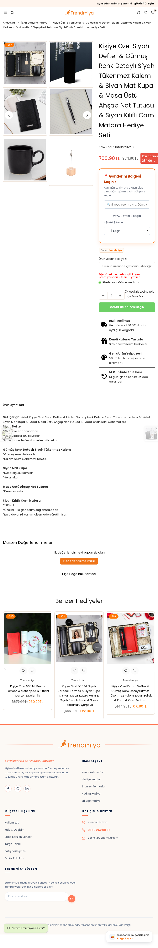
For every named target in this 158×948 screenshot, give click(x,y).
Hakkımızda (12, 822)
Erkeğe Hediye (91, 801)
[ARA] (12, 12)
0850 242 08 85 (99, 830)
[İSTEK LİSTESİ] (145, 12)
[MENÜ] (5, 12)
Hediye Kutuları (91, 779)
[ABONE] (71, 898)
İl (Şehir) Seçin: (114, 222)
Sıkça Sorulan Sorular (18, 837)
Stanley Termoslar (94, 786)
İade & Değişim (14, 830)
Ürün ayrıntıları (13, 405)
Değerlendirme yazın (79, 561)
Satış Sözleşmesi (15, 851)
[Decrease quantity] (103, 295)
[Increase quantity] (120, 295)
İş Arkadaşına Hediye (34, 23)
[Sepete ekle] (32, 671)
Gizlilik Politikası (14, 858)
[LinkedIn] (27, 788)
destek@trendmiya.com (103, 838)
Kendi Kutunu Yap (93, 772)
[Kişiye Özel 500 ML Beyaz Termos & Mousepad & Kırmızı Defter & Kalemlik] (27, 638)
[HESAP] (138, 12)
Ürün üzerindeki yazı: (113, 259)
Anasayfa (9, 23)
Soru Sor (137, 296)
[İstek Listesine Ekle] (23, 671)
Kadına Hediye (91, 794)
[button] (153, 668)
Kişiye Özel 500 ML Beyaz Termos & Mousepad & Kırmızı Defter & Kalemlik (27, 690)
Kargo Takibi (13, 844)
